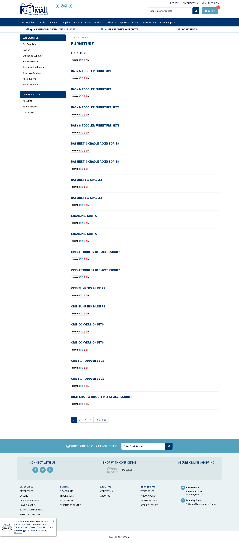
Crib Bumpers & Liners (88, 288)
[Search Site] (195, 10)
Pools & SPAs (149, 22)
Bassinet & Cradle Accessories (95, 143)
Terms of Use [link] (147, 491)
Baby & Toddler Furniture (91, 71)
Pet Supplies (28, 22)
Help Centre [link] (66, 500)
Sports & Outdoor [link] (32, 73)
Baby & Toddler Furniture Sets (95, 107)
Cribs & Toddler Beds (87, 361)
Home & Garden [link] (31, 61)
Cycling (42, 22)
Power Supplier (168, 22)
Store (175, 3)
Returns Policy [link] (30, 106)
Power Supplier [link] (31, 84)
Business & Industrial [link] (33, 67)
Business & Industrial (105, 22)
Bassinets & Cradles (87, 180)
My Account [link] (66, 491)
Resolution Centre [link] (70, 505)
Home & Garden (82, 22)
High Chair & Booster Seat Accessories (101, 397)
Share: (75, 60)
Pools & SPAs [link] (29, 78)
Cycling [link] (26, 49)
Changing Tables (84, 216)
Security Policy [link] (149, 505)
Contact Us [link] (28, 112)
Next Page (101, 419)
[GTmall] (34, 9)
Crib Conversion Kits (87, 324)
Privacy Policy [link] (148, 495)
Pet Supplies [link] (29, 44)
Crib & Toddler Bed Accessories (96, 252)
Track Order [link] (67, 495)
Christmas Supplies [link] (33, 55)
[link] (57, 6)
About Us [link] (27, 100)
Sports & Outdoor (129, 22)
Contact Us (191, 3)
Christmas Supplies (60, 22)
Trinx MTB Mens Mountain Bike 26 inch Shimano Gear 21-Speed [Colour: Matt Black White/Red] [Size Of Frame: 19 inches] (33, 527)
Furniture (79, 53)
